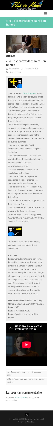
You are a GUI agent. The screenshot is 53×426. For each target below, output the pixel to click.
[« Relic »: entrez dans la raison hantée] (26, 44)
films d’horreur (29, 93)
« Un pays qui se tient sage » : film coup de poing (24, 373)
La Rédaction (14, 69)
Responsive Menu (45, 13)
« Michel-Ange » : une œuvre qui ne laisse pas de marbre (25, 380)
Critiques (10, 56)
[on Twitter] (27, 414)
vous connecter (21, 397)
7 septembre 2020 (31, 69)
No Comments (15, 72)
